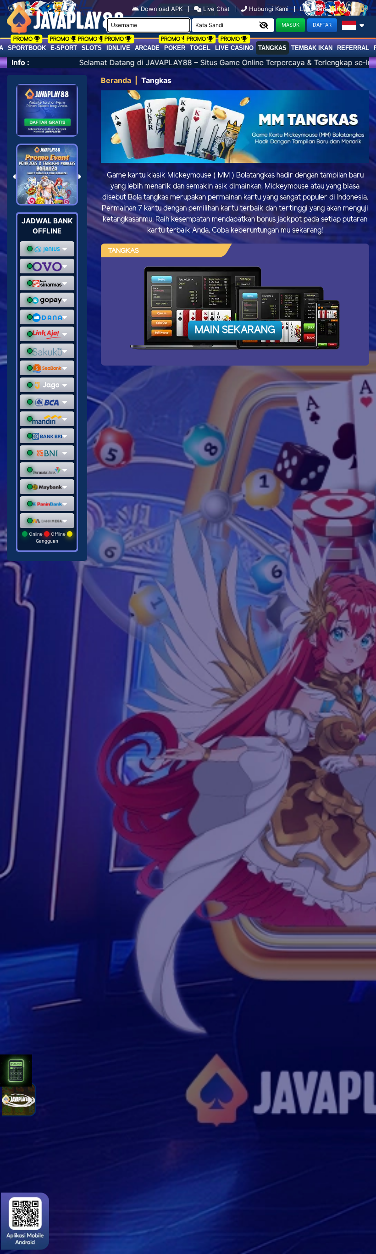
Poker (174, 47)
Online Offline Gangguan (47, 537)
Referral (353, 47)
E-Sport (63, 47)
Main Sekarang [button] (235, 330)
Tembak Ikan (311, 47)
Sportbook (27, 47)
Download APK (161, 8)
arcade (147, 47)
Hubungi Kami (268, 8)
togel (200, 47)
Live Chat (215, 8)
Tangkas (272, 47)
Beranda (116, 80)
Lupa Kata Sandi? (325, 8)
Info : (20, 62)
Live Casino (234, 47)
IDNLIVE (118, 47)
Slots (92, 47)
